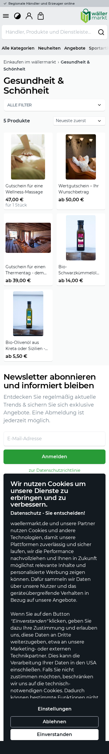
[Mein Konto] (29, 16)
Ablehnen (54, 721)
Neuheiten (49, 48)
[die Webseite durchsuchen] (101, 32)
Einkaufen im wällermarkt (29, 62)
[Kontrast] (17, 16)
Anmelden (54, 456)
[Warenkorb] (41, 16)
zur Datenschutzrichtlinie (54, 470)
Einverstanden (54, 734)
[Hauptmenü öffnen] (6, 16)
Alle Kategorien (18, 48)
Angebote (74, 48)
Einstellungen (55, 709)
